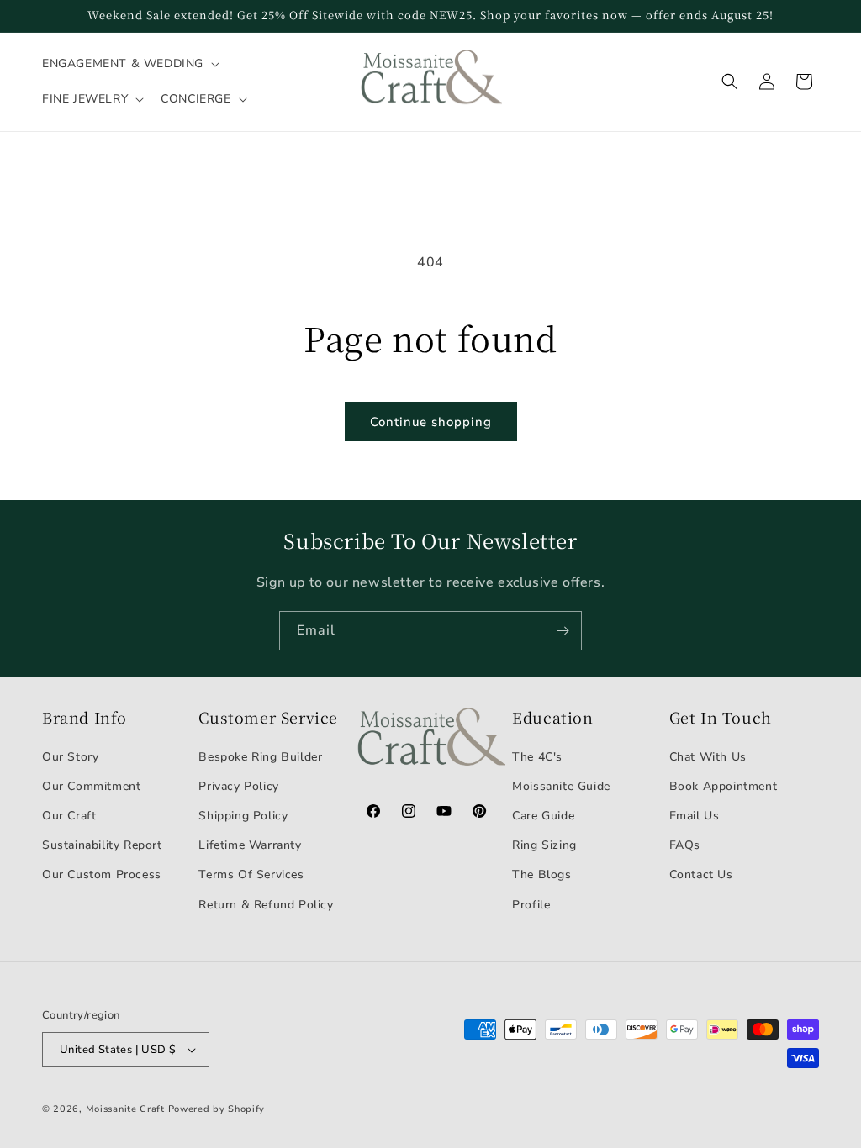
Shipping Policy (243, 816)
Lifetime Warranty (249, 845)
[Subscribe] (562, 630)
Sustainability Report (102, 845)
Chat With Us (708, 757)
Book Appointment (723, 786)
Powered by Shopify (217, 1109)
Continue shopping (431, 421)
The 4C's (537, 757)
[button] (129, 64)
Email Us (694, 816)
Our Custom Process (101, 874)
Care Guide (543, 816)
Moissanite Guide (561, 786)
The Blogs (541, 874)
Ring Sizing (544, 845)
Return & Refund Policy (265, 905)
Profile (531, 905)
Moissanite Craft (125, 1109)
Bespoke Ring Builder (260, 757)
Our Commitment (91, 786)
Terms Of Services (251, 874)
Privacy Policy (238, 786)
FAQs (684, 845)
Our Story (70, 757)
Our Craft (69, 816)
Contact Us (701, 874)
